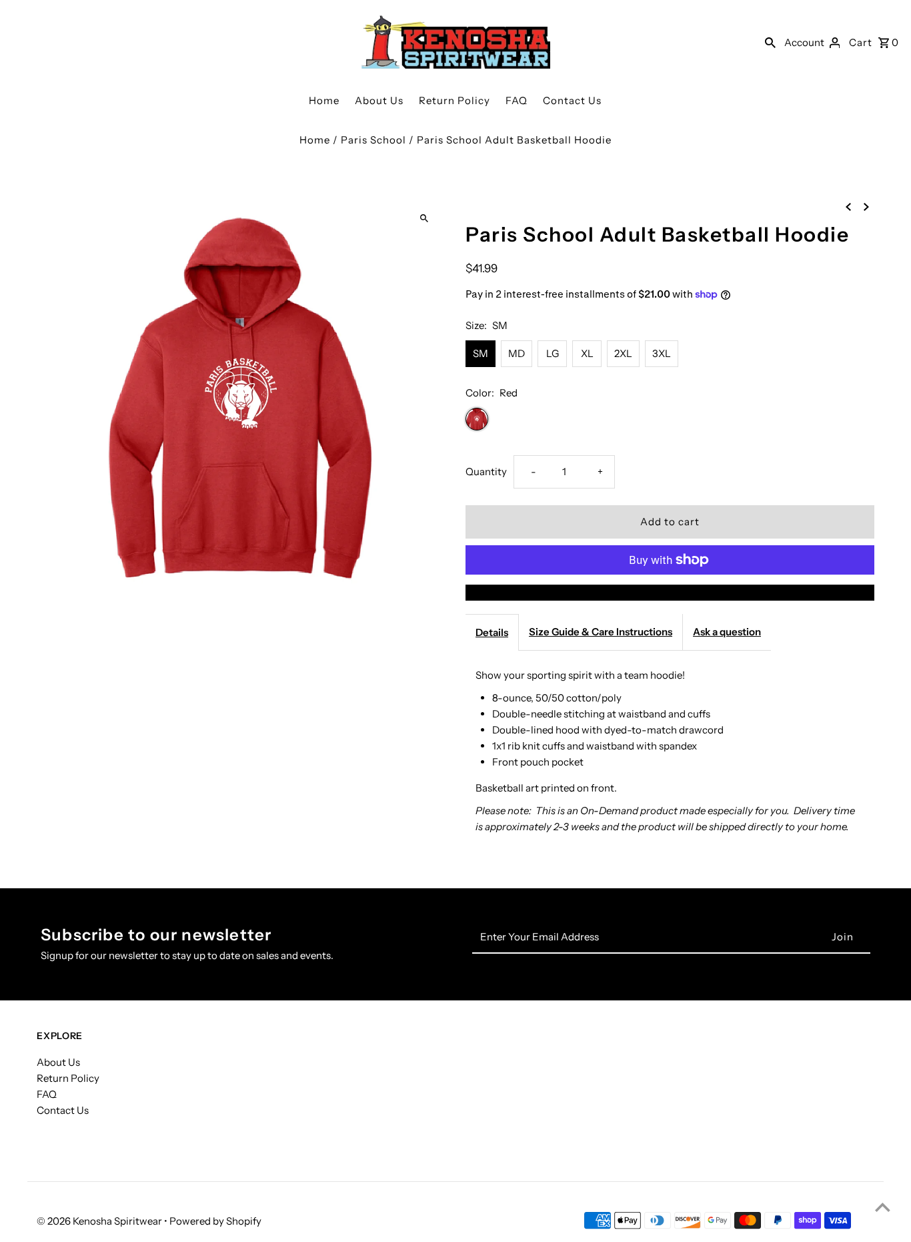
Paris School (373, 139)
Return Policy (454, 100)
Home (324, 100)
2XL (623, 353)
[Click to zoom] (424, 219)
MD (516, 353)
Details (492, 632)
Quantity (486, 471)
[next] (866, 206)
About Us (379, 100)
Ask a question (727, 631)
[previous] (848, 206)
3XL (661, 353)
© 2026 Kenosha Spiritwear (100, 1221)
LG (552, 353)
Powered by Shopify (215, 1221)
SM (480, 353)
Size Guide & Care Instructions (600, 631)
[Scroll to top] (883, 1207)
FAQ (517, 100)
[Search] (770, 42)
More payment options (669, 592)
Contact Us (572, 100)
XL (587, 353)
